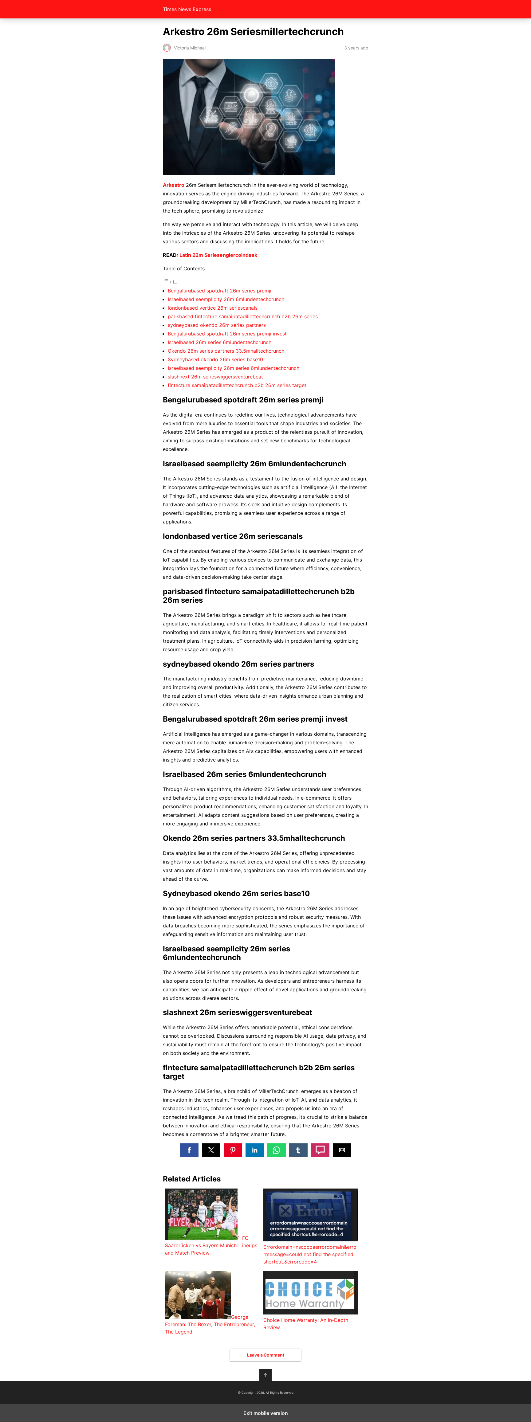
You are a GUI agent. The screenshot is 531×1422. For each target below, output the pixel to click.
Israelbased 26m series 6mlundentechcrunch (219, 342)
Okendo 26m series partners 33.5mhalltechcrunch (226, 351)
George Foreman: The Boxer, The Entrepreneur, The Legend (210, 1324)
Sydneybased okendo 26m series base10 (215, 359)
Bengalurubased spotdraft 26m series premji (219, 291)
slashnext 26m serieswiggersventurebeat (215, 377)
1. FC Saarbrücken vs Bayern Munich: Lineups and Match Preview (211, 1245)
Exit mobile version (265, 1413)
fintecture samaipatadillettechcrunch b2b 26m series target (237, 385)
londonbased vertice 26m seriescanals (213, 308)
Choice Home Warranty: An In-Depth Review (305, 1323)
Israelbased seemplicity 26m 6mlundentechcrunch (226, 299)
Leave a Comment (265, 1354)
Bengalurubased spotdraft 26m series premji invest (227, 334)
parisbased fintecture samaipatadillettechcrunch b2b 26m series (243, 316)
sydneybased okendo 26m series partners (217, 325)
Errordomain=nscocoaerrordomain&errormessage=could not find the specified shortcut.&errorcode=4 (309, 1254)
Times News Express (187, 9)
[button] (189, 1150)
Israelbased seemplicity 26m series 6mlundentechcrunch (233, 368)
